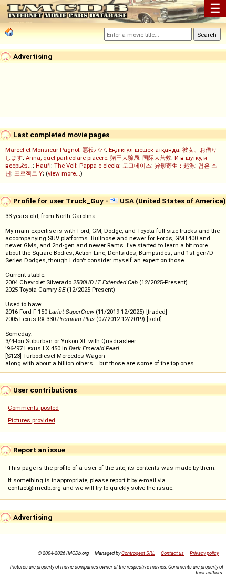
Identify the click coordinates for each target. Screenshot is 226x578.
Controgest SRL (138, 553)
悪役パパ (94, 149)
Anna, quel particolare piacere (66, 157)
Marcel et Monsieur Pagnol (42, 149)
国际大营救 (156, 157)
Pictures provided (31, 420)
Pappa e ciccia (99, 165)
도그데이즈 (136, 165)
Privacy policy (204, 553)
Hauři (43, 165)
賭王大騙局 (124, 157)
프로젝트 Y (28, 173)
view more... (64, 173)
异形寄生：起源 (175, 165)
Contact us (172, 553)
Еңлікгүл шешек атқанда (144, 149)
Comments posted (33, 407)
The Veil (65, 165)
